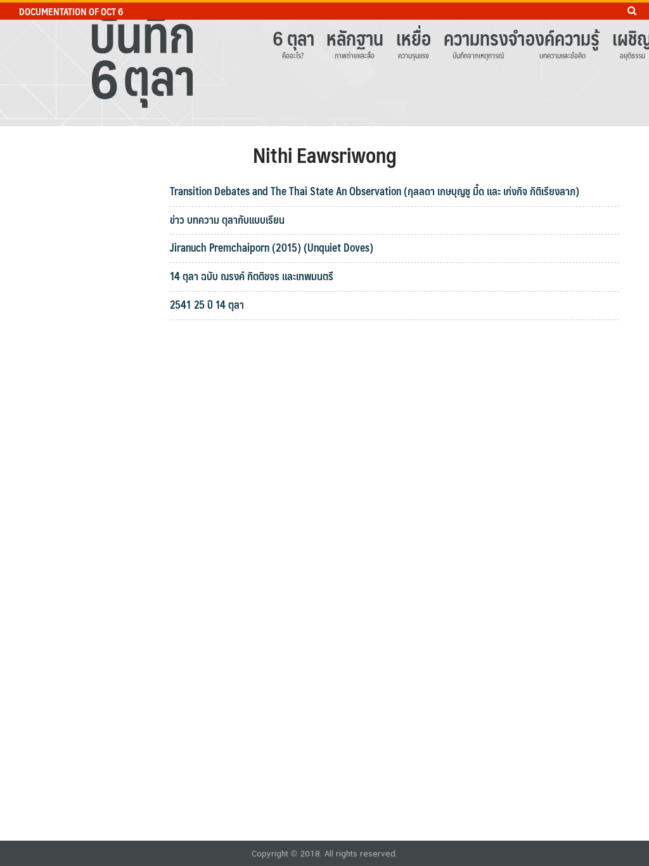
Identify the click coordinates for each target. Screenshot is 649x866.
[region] (324, 63)
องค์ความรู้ (562, 37)
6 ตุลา (293, 37)
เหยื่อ (413, 37)
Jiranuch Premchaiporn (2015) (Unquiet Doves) (271, 247)
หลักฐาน (354, 37)
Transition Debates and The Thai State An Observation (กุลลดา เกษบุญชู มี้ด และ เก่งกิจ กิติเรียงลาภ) (374, 191)
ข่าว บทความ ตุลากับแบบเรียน (227, 219)
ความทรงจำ (478, 37)
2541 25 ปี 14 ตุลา (207, 304)
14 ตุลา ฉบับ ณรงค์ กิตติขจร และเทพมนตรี (251, 276)
